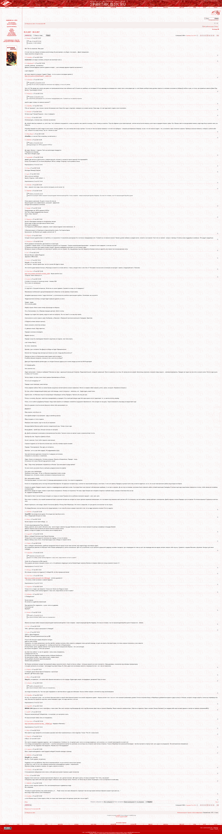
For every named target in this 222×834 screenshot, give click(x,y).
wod (28, 632)
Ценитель (29, 219)
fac (27, 252)
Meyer (28, 519)
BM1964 (29, 139)
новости (7, 7)
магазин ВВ (113, 7)
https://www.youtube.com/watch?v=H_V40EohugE (37, 578)
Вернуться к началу (217, 55)
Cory (28, 626)
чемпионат (31, 7)
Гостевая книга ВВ (40, 23)
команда (76, 7)
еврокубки (60, 7)
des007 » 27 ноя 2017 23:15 (36, 615)
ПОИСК (12, 31)
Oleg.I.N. (29, 736)
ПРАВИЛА (11, 30)
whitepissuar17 (30, 63)
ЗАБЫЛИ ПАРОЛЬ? (12, 35)
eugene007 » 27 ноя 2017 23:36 (37, 82)
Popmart (29, 235)
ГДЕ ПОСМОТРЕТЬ (12, 26)
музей (204, 7)
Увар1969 (29, 706)
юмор (194, 7)
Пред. (26, 802)
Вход (217, 26)
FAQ (205, 26)
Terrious (29, 117)
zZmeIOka (29, 57)
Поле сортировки (119, 801)
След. (216, 802)
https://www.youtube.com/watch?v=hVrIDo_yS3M (37, 273)
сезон (18, 7)
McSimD (29, 111)
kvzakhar (29, 796)
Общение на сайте (30, 23)
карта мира (93, 7)
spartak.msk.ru (131, 832)
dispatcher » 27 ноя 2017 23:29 (36, 555)
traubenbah (29, 79)
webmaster (215, 827)
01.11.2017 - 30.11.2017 (32, 32)
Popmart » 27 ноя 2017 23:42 (36, 96)
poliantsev (29, 594)
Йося (28, 677)
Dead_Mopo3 (30, 134)
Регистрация (211, 26)
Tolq (28, 168)
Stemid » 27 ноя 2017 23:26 (36, 193)
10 (200, 35)
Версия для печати (217, 23)
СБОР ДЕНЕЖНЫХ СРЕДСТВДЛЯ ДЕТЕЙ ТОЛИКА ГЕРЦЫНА (11, 41)
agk (28, 174)
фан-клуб (182, 7)
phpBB (118, 815)
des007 (28, 712)
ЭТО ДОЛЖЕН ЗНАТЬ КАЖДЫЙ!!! (12, 23)
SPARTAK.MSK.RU (92, 832)
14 (209, 35)
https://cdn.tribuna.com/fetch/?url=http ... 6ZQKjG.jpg (38, 723)
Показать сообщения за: (97, 801)
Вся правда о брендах (121, 822)
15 (211, 35)
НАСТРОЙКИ (11, 33)
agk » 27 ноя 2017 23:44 (35, 41)
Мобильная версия (215, 23)
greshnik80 (29, 157)
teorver (28, 279)
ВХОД (11, 29)
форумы (150, 7)
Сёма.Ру (216, 829)
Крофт (28, 208)
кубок (46, 7)
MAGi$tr (29, 184)
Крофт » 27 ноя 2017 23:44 (36, 142)
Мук (28, 730)
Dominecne (29, 93)
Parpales (29, 669)
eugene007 (29, 534)
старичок (29, 749)
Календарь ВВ (215, 29)
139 (218, 35)
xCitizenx (29, 683)
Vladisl (28, 543)
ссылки (215, 7)
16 (213, 35)
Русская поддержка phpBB (121, 816)
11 (203, 35)
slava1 (28, 260)
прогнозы (165, 7)
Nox (28, 775)
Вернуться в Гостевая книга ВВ (32, 809)
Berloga (29, 569)
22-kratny (29, 769)
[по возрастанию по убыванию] (144, 801)
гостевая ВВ (133, 7)
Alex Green (29, 271)
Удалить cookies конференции (195, 812)
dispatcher (29, 586)
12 (205, 35)
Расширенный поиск (214, 20)
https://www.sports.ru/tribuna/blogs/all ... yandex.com (38, 76)
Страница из (190, 35)
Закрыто (26, 34)
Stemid (28, 38)
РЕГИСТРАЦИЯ (12, 34)
